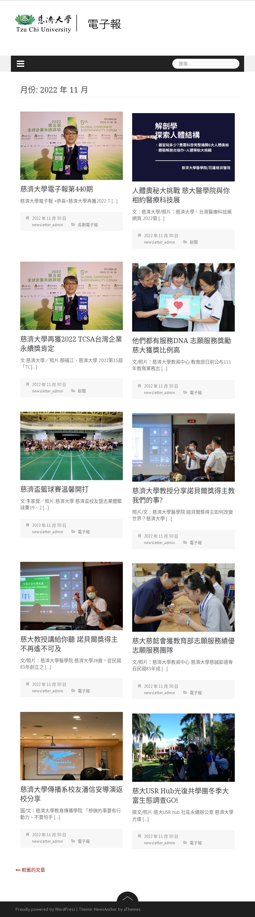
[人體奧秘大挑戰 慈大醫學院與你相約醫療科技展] (183, 146)
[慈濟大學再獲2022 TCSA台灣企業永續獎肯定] (71, 295)
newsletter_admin (47, 224)
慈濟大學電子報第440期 (56, 189)
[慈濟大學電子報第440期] (71, 145)
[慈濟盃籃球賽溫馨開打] (71, 445)
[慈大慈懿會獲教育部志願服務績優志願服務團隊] (183, 597)
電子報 (196, 392)
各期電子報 (88, 224)
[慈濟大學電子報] (68, 23)
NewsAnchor (105, 909)
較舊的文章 (33, 870)
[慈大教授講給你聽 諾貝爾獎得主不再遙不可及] (71, 595)
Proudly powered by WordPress (45, 909)
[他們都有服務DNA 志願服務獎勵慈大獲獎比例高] (183, 297)
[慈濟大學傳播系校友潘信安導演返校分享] (71, 745)
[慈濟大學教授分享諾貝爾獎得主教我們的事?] (183, 447)
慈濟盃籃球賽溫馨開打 (54, 489)
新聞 (194, 242)
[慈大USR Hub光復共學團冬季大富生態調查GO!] (183, 747)
